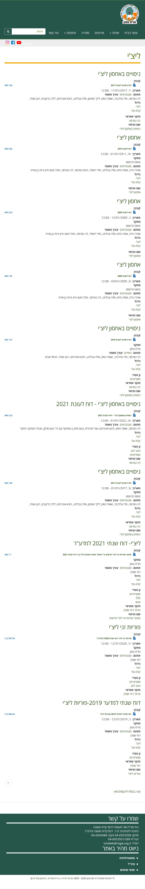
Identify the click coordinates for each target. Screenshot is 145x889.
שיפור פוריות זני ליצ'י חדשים (125, 618)
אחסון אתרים (39, 878)
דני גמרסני (134, 120)
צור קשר (53, 33)
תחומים (71, 33)
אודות (115, 33)
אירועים (99, 33)
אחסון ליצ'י (134, 192)
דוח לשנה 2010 (124, 149)
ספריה (85, 33)
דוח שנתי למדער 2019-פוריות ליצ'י (115, 714)
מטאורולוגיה (127, 858)
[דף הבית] (72, 14)
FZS (138, 598)
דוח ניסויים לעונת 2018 (121, 340)
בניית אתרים (54, 878)
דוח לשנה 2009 (124, 212)
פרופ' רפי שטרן (132, 610)
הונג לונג (135, 451)
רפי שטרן (135, 765)
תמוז (137, 602)
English (28, 44)
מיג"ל (131, 864)
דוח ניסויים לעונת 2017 (121, 85)
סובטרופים (126, 94)
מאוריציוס (135, 379)
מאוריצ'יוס (135, 594)
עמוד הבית (131, 33)
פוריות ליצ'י (134, 773)
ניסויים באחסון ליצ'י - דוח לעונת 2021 (114, 415)
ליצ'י (138, 106)
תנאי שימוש (127, 870)
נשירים (128, 353)
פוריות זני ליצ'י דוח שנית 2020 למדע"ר (113, 638)
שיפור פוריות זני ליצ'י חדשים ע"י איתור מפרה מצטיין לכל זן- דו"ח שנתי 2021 (97, 554)
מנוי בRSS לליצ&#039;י (126, 791)
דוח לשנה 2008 (124, 276)
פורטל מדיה (67, 878)
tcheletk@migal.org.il (117, 843)
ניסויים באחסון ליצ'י (130, 128)
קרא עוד (135, 110)
